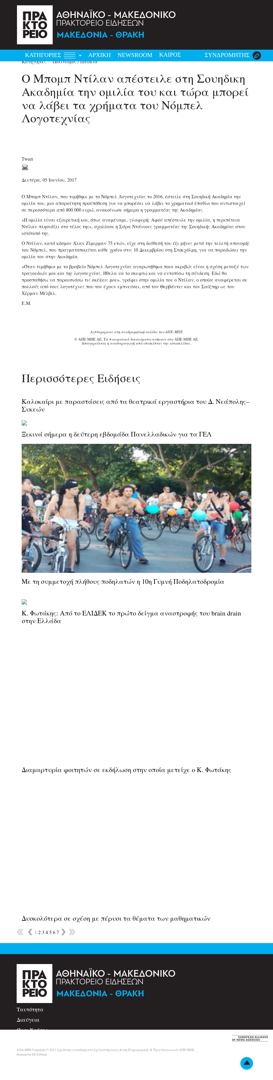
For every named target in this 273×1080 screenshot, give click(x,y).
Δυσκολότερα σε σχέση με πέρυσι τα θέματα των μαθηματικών (116, 918)
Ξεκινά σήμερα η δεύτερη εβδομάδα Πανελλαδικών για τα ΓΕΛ (117, 434)
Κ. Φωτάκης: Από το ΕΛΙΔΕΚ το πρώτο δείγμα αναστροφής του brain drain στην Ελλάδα (131, 616)
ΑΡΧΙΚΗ (99, 55)
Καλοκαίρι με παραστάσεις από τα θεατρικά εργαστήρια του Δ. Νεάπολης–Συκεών (135, 405)
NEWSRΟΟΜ (135, 55)
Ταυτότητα (30, 1009)
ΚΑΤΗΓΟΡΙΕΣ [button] (44, 55)
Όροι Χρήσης (32, 1030)
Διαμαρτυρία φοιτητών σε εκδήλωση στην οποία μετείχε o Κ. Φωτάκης (126, 769)
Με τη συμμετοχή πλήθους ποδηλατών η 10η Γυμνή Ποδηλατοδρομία (123, 581)
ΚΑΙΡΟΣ (170, 54)
